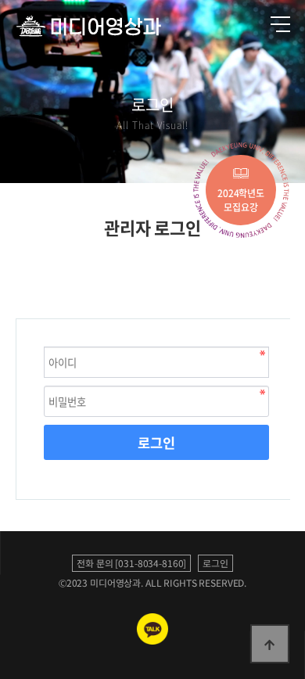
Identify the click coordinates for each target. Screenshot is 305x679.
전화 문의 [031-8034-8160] (131, 563)
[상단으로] (269, 643)
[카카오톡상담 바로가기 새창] (152, 641)
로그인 (156, 443)
